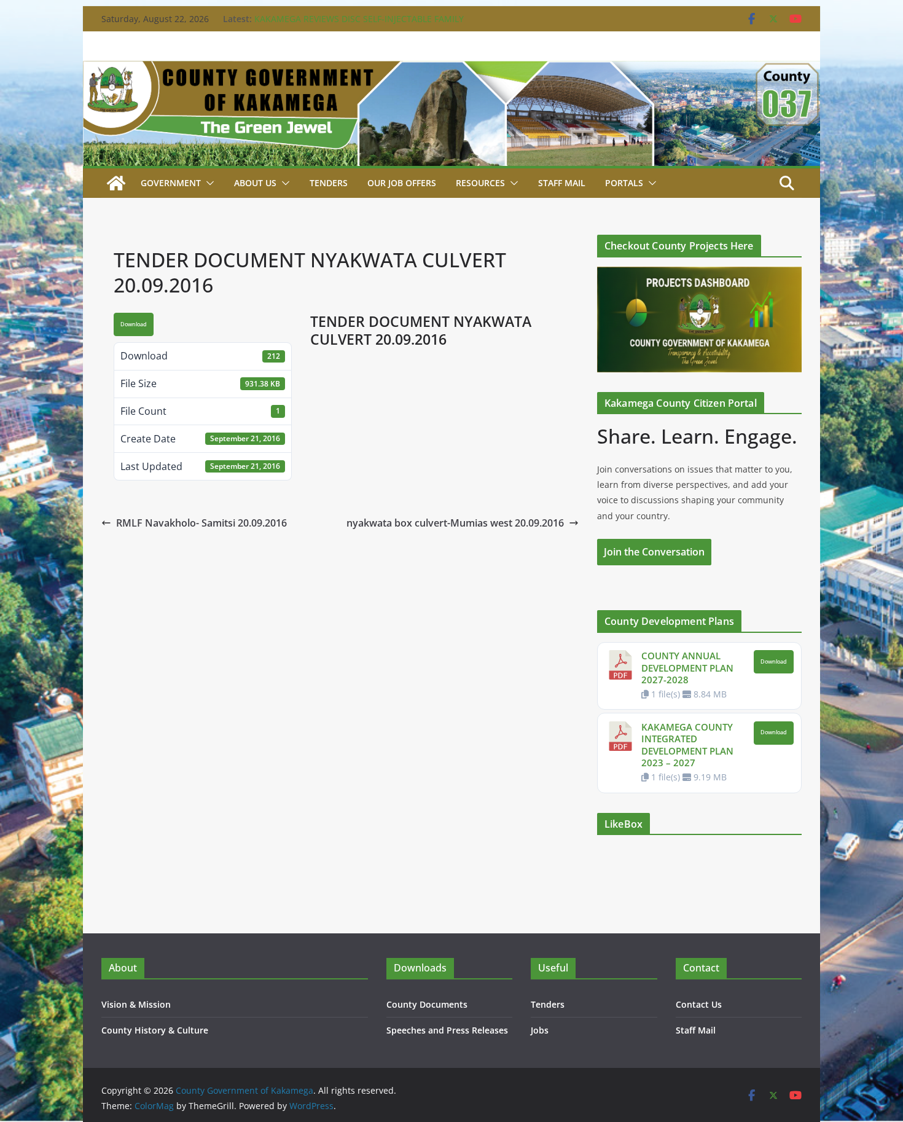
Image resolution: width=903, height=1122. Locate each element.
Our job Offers (401, 183)
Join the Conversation (654, 552)
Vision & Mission (136, 1004)
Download (133, 324)
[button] (207, 183)
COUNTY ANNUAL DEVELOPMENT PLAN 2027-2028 (687, 667)
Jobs (540, 1030)
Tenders (329, 183)
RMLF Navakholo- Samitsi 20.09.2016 (201, 523)
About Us (255, 183)
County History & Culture (154, 1030)
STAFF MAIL (561, 183)
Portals (624, 183)
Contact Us (699, 1004)
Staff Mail (696, 1030)
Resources (480, 183)
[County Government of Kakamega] (451, 69)
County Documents (426, 1004)
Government (171, 183)
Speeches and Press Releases (447, 1030)
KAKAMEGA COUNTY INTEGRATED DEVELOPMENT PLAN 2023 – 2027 (687, 745)
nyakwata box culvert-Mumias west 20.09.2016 (455, 523)
